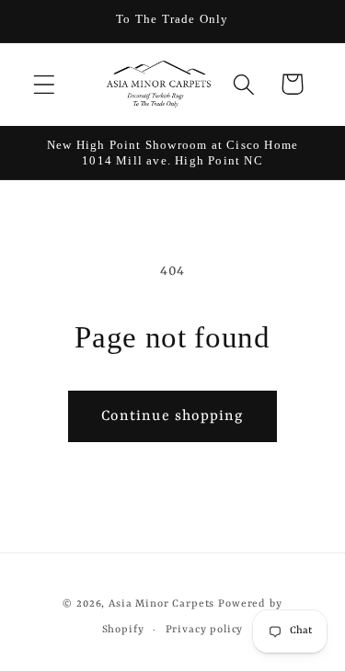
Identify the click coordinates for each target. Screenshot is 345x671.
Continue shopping (172, 416)
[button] (44, 84)
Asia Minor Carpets (161, 603)
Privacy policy (205, 629)
